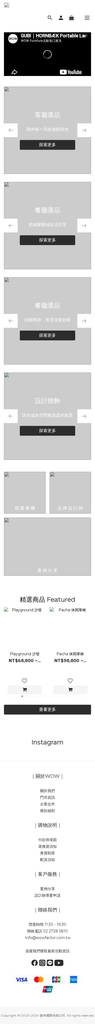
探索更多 (47, 144)
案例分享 (47, 888)
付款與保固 (47, 839)
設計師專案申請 (47, 895)
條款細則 (47, 810)
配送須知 (47, 859)
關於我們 (47, 790)
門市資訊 (47, 797)
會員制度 (47, 853)
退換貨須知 (47, 846)
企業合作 (47, 804)
